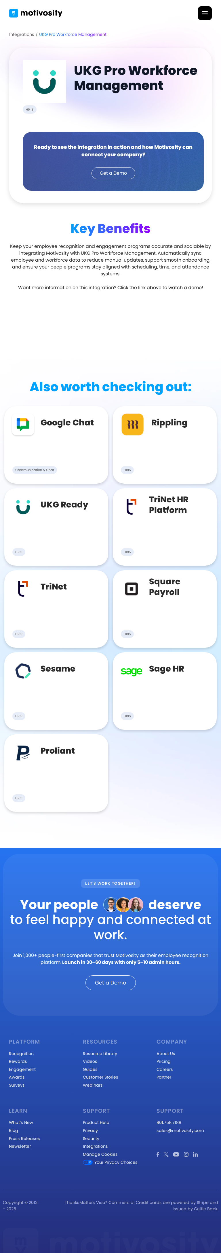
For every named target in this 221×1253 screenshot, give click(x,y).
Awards (17, 1077)
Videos (90, 1061)
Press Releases (24, 1138)
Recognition (21, 1054)
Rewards (18, 1061)
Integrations (21, 34)
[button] (205, 13)
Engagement (22, 1069)
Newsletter (20, 1146)
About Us (166, 1054)
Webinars (93, 1085)
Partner (164, 1077)
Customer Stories (100, 1077)
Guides (90, 1069)
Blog (13, 1130)
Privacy (90, 1130)
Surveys (17, 1085)
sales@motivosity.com (180, 1130)
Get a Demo (113, 173)
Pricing (164, 1061)
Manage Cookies (100, 1154)
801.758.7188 (169, 1122)
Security (91, 1138)
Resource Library (100, 1054)
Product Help (96, 1122)
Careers (165, 1069)
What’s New (21, 1122)
